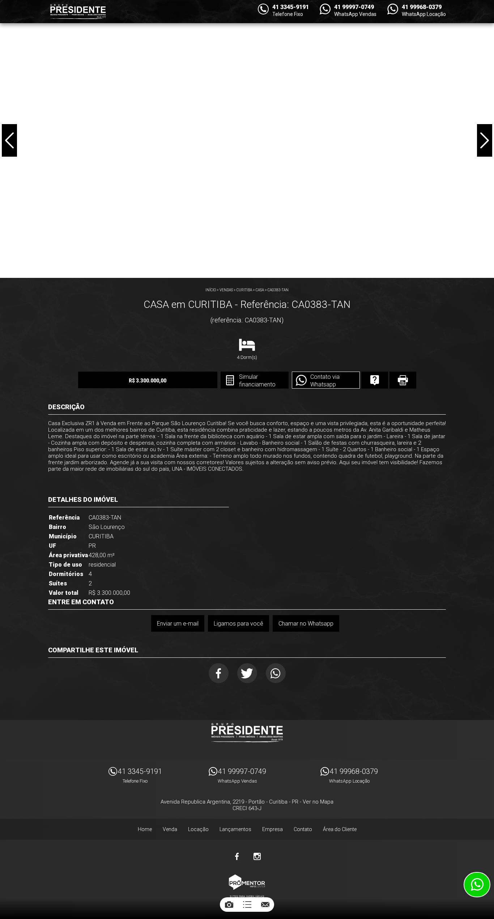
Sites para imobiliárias (247, 896)
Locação (198, 829)
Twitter (247, 673)
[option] (247, 139)
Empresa (272, 829)
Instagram (257, 856)
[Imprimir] (402, 380)
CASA (260, 290)
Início (210, 290)
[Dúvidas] (374, 380)
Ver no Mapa (318, 802)
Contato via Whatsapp (325, 380)
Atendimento (477, 884)
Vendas (226, 290)
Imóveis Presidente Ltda (247, 732)
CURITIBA (244, 290)
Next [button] (484, 140)
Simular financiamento (257, 380)
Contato (303, 829)
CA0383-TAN (278, 290)
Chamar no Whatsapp (305, 623)
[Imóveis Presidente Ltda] (78, 11)
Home (145, 829)
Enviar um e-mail (178, 623)
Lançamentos (235, 829)
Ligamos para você (238, 623)
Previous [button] (9, 140)
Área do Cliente (340, 829)
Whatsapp (276, 673)
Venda (170, 829)
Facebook (219, 673)
